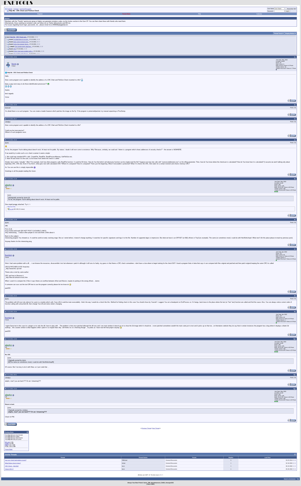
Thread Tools (278, 33)
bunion (8, 255)
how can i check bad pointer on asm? (15, 460)
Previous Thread (146, 428)
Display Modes (289, 33)
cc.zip (11, 209)
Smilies (7, 443)
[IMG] (6, 445)
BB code (7, 442)
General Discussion (25, 9)
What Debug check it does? (13, 463)
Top (298, 479)
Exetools (9, 9)
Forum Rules (126, 14)
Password (270, 11)
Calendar (259, 14)
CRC (14, 49)
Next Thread (155, 428)
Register (40, 14)
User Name (270, 8)
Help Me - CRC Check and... (18, 37)
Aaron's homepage (290, 479)
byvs (14, 64)
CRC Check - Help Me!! (12, 466)
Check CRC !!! (9, 469)
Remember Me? (291, 9)
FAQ (199, 14)
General (16, 9)
